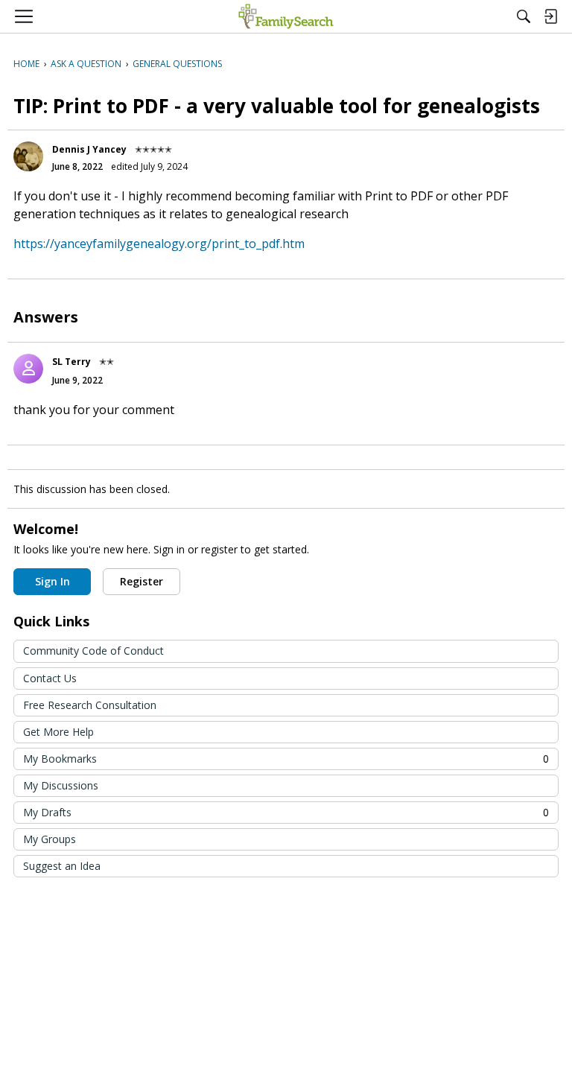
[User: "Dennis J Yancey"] (28, 156)
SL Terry (71, 361)
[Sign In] (550, 16)
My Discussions (60, 785)
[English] (285, 16)
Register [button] (141, 581)
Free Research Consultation (89, 705)
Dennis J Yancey (89, 149)
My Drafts (286, 812)
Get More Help (58, 732)
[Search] (523, 16)
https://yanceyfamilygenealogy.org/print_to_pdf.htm (159, 243)
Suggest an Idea (62, 866)
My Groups (49, 839)
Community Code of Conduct (93, 650)
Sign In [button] (52, 581)
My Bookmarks (286, 758)
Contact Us (50, 678)
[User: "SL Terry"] (28, 369)
